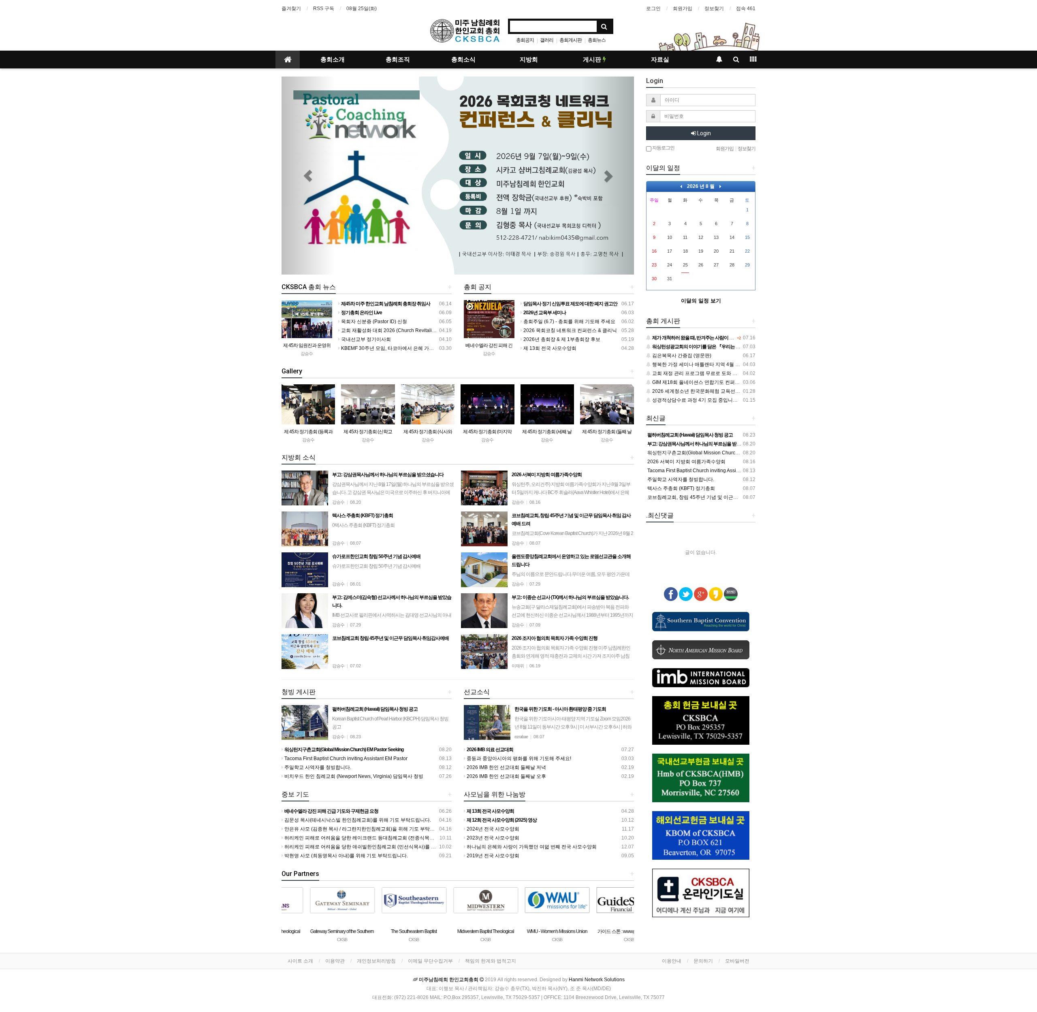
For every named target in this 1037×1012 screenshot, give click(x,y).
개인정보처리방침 (376, 961)
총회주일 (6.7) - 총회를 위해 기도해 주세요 (568, 321)
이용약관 (335, 961)
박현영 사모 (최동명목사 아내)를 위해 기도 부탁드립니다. (345, 856)
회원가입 (682, 8)
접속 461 (745, 8)
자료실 (660, 59)
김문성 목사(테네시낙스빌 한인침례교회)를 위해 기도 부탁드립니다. (357, 820)
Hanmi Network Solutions (597, 979)
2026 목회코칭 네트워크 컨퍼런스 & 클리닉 (569, 330)
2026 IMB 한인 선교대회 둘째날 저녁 (505, 767)
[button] (308, 176)
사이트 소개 (300, 961)
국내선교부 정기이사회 (365, 339)
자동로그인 (662, 148)
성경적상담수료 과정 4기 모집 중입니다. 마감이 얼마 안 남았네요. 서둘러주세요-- (739, 400)
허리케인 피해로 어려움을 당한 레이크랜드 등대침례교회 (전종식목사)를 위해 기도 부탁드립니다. (388, 838)
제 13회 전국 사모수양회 (549, 348)
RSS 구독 (323, 8)
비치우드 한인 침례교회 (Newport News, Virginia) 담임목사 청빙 (353, 776)
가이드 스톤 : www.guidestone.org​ (601, 931)
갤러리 (546, 40)
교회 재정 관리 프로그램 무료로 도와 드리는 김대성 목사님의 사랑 (722, 373)
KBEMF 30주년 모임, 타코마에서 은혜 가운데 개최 (395, 348)
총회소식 (463, 59)
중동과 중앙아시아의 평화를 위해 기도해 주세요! (518, 758)
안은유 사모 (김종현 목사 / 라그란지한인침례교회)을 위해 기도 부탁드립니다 (366, 829)
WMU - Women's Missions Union (529, 931)
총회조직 (398, 59)
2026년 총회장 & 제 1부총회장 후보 (561, 339)
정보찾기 (714, 8)
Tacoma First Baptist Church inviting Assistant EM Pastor (345, 758)
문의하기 (703, 961)
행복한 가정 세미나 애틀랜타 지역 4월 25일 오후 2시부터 (713, 364)
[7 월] (681, 186)
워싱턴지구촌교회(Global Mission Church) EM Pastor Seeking (714, 453)
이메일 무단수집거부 (430, 961)
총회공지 (525, 40)
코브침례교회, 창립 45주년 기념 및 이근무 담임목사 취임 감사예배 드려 (723, 497)
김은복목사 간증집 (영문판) (681, 355)
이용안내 (671, 961)
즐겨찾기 (291, 8)
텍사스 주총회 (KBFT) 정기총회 (680, 488)
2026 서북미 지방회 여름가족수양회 (685, 461)
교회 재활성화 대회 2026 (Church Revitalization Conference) (407, 330)
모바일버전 (737, 961)
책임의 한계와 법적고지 (490, 961)
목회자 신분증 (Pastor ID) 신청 (373, 321)
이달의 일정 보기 (701, 301)
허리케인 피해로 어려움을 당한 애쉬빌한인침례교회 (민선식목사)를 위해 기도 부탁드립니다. (383, 847)
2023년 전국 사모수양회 (492, 838)
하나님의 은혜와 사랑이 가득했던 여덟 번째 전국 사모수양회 (531, 847)
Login (703, 133)
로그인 (653, 8)
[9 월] (720, 186)
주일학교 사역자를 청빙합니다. (317, 767)
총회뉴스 (597, 40)
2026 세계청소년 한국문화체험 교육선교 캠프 (701, 391)
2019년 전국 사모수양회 (492, 856)
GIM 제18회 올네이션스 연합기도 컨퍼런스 (698, 382)
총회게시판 (570, 40)
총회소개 (332, 59)
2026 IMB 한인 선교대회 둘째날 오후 (505, 776)
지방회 (529, 59)
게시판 (593, 59)
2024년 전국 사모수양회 (492, 829)
